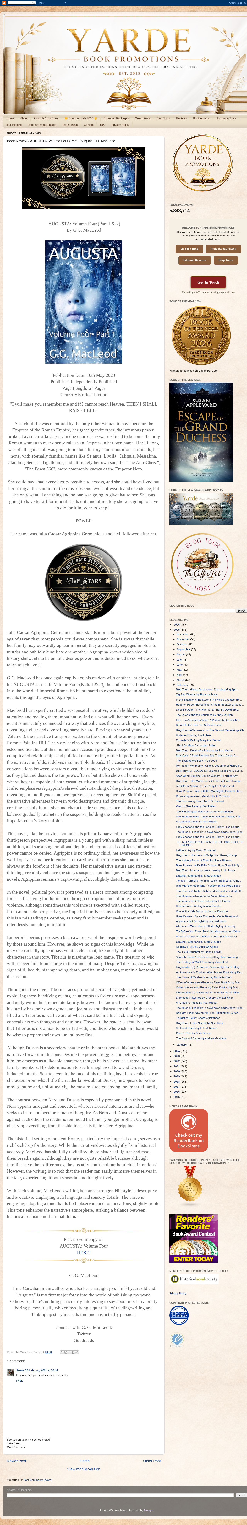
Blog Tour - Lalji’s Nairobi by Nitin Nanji (199, 1023)
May (180, 669)
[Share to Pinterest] (77, 1352)
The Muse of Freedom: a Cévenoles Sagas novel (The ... (211, 1007)
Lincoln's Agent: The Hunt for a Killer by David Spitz (207, 709)
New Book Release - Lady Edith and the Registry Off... (209, 816)
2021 (177, 1066)
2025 (177, 629)
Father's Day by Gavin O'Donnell (196, 850)
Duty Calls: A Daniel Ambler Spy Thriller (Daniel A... (207, 755)
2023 (177, 1056)
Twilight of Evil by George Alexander (198, 1017)
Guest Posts (143, 118)
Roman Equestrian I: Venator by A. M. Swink (203, 796)
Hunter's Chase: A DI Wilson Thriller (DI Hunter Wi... (207, 936)
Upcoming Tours (226, 118)
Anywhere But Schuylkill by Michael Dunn (201, 921)
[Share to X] (69, 1352)
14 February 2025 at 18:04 (41, 1370)
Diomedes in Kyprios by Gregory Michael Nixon (204, 997)
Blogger (148, 1510)
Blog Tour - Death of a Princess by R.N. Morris (204, 750)
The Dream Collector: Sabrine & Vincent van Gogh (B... (209, 891)
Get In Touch (208, 282)
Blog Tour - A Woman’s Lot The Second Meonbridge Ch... (211, 730)
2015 (177, 1096)
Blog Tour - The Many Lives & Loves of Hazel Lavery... (209, 781)
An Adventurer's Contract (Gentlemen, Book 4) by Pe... (209, 972)
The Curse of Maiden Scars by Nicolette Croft (203, 977)
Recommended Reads (42, 124)
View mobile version (83, 1469)
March (181, 680)
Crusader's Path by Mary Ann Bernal (198, 740)
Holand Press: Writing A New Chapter (198, 906)
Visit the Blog (189, 249)
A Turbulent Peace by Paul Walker (196, 821)
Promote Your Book (46, 118)
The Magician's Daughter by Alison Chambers (204, 896)
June (180, 664)
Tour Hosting (14, 124)
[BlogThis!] (66, 1352)
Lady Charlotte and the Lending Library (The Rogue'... (209, 826)
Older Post (152, 1461)
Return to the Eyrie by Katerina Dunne (199, 725)
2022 (177, 1061)
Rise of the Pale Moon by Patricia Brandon (202, 911)
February (183, 685)
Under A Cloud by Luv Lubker (194, 735)
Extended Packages (116, 118)
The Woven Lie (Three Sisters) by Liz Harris (203, 901)
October (182, 644)
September (184, 649)
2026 (177, 624)
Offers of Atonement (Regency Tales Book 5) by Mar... (209, 982)
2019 (177, 1076)
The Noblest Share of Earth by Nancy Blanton (204, 860)
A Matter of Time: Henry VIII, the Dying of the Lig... (206, 926)
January (182, 1044)
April (180, 675)
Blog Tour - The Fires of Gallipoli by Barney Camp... (207, 855)
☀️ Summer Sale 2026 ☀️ (80, 118)
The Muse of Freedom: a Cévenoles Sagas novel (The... (210, 831)
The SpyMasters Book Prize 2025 (196, 760)
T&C (102, 124)
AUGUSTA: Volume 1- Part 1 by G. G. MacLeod (205, 786)
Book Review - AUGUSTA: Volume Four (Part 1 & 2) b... (210, 865)
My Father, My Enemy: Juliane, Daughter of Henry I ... (209, 765)
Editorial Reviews (194, 260)
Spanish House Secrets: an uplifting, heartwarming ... (208, 957)
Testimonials (70, 124)
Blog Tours (163, 118)
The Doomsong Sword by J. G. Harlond (200, 801)
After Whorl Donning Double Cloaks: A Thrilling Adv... (208, 775)
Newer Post (16, 1461)
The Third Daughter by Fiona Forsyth (199, 951)
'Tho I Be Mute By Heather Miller (196, 745)
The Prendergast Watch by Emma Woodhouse (204, 811)
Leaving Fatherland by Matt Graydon (198, 875)
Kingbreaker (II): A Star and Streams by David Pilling (207, 967)
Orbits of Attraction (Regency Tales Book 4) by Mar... (208, 987)
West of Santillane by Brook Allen (196, 806)
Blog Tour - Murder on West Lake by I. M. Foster (205, 870)
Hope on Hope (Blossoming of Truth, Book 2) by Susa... (210, 704)
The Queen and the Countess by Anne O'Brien (204, 715)
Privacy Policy (120, 124)
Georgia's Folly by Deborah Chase (197, 946)
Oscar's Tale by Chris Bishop (193, 1033)
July (179, 659)
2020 (177, 1071)
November (183, 639)
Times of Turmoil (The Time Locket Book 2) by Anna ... (209, 880)
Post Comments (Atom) (38, 1479)
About (24, 118)
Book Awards (201, 118)
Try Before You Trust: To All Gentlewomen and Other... (209, 931)
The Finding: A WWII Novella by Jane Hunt (202, 962)
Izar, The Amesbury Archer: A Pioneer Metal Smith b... (208, 720)
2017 (177, 1086)
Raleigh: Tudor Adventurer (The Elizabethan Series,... (208, 1012)
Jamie (20, 1370)
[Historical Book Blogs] (190, 1206)
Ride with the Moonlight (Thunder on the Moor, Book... (209, 885)
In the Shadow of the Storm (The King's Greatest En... (209, 699)
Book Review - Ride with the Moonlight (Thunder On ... (209, 791)
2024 (177, 1051)
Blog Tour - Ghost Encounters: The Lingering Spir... (207, 689)
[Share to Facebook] (73, 1352)
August (181, 654)
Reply (19, 1380)
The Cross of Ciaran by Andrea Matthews (201, 1038)
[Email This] (62, 1352)
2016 (177, 1091)
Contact (89, 124)
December (183, 634)
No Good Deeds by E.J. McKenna (196, 1028)
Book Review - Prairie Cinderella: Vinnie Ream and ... (208, 916)
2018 (177, 1081)
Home (10, 118)
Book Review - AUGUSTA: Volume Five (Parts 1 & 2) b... (210, 770)
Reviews (181, 118)
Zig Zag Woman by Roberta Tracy (196, 694)
